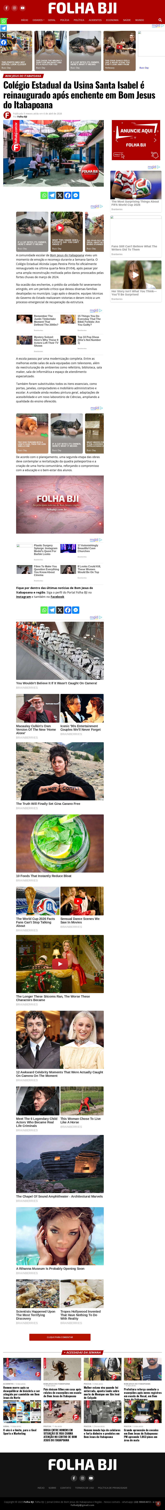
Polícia (64, 20)
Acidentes (95, 20)
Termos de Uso (84, 1488)
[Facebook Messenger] (75, 195)
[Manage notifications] (158, 1503)
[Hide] (1, 49)
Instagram (23, 597)
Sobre (52, 1488)
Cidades (38, 20)
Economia (112, 20)
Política (79, 20)
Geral (52, 20)
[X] (59, 195)
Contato (65, 1488)
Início (24, 20)
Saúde (127, 20)
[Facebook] (67, 195)
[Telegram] (52, 195)
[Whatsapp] (44, 195)
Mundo (139, 20)
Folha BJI (22, 116)
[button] (136, 140)
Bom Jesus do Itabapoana (67, 255)
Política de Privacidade (112, 1488)
